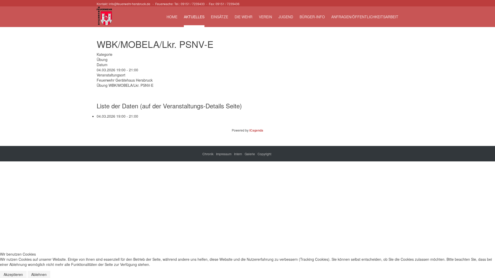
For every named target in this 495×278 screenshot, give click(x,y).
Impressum (224, 154)
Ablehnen (39, 274)
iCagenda (256, 130)
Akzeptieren (13, 274)
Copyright (264, 154)
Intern (238, 154)
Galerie (250, 154)
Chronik (207, 154)
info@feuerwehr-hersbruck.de (129, 4)
